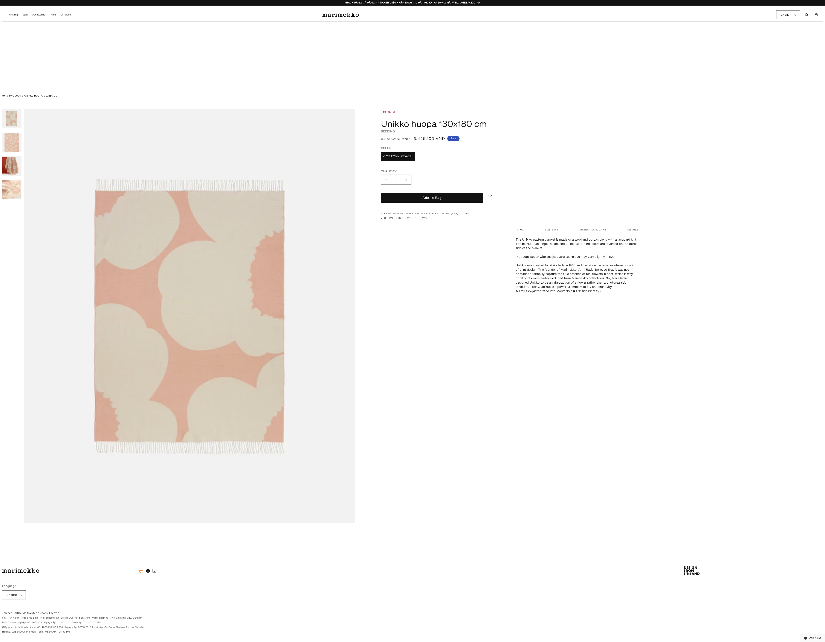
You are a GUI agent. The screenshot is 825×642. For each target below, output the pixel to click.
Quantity (389, 171)
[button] (13, 15)
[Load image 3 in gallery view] (11, 166)
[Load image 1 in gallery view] (11, 118)
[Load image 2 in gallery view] (11, 142)
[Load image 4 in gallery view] (11, 189)
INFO (520, 229)
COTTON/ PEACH (397, 156)
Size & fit (551, 229)
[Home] (3, 95)
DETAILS (633, 229)
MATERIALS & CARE (593, 229)
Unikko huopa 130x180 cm (41, 95)
